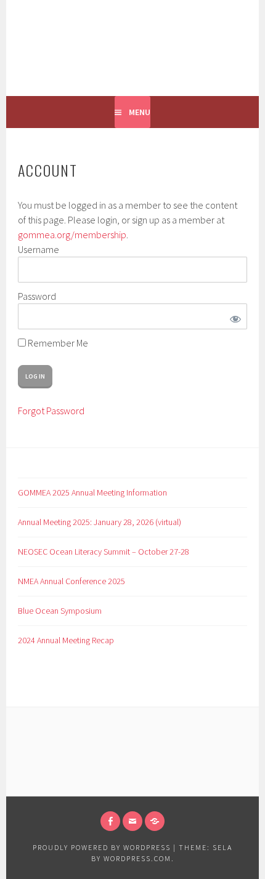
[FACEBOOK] (110, 821)
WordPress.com (137, 858)
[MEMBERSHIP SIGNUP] (155, 821)
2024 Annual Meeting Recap (66, 640)
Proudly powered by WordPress (102, 847)
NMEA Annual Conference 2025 (71, 581)
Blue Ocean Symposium (60, 610)
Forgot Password (51, 410)
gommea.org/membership (72, 234)
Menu (139, 112)
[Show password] (233, 316)
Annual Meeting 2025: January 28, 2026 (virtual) (99, 522)
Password (37, 296)
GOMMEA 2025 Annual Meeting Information (92, 492)
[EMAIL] (132, 821)
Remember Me (57, 343)
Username (38, 249)
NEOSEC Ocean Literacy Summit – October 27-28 (103, 551)
